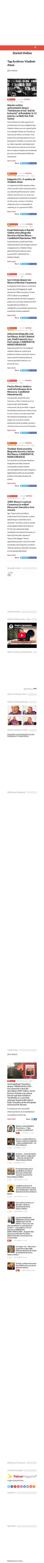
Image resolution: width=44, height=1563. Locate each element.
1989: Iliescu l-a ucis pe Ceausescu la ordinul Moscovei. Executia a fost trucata (20, 505)
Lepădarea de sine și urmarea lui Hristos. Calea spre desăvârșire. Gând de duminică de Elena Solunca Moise (22, 1190)
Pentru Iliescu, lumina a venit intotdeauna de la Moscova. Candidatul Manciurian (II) (19, 390)
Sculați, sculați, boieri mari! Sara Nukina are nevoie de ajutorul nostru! (26, 1265)
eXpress (27, 99)
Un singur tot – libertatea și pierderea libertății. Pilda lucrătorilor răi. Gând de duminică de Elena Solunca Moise (21, 1250)
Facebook (33, 163)
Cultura (12, 99)
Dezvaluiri (13, 173)
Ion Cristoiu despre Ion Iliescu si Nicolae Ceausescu (21, 281)
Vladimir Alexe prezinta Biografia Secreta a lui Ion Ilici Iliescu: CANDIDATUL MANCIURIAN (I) (20, 452)
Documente (13, 224)
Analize (12, 1081)
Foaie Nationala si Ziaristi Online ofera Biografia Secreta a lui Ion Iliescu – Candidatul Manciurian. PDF (21, 234)
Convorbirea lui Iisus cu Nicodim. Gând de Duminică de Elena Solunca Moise (25, 1206)
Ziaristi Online (22, 53)
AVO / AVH (13, 496)
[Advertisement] (22, 22)
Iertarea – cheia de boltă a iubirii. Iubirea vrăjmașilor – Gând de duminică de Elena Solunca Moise (26, 1157)
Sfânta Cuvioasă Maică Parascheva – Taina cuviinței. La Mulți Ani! (25, 1128)
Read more (11, 161)
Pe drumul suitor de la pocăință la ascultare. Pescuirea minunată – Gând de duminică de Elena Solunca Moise (20, 1173)
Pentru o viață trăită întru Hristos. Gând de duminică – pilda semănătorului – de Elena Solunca (26, 1142)
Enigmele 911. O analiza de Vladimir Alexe (21, 180)
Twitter (25, 163)
